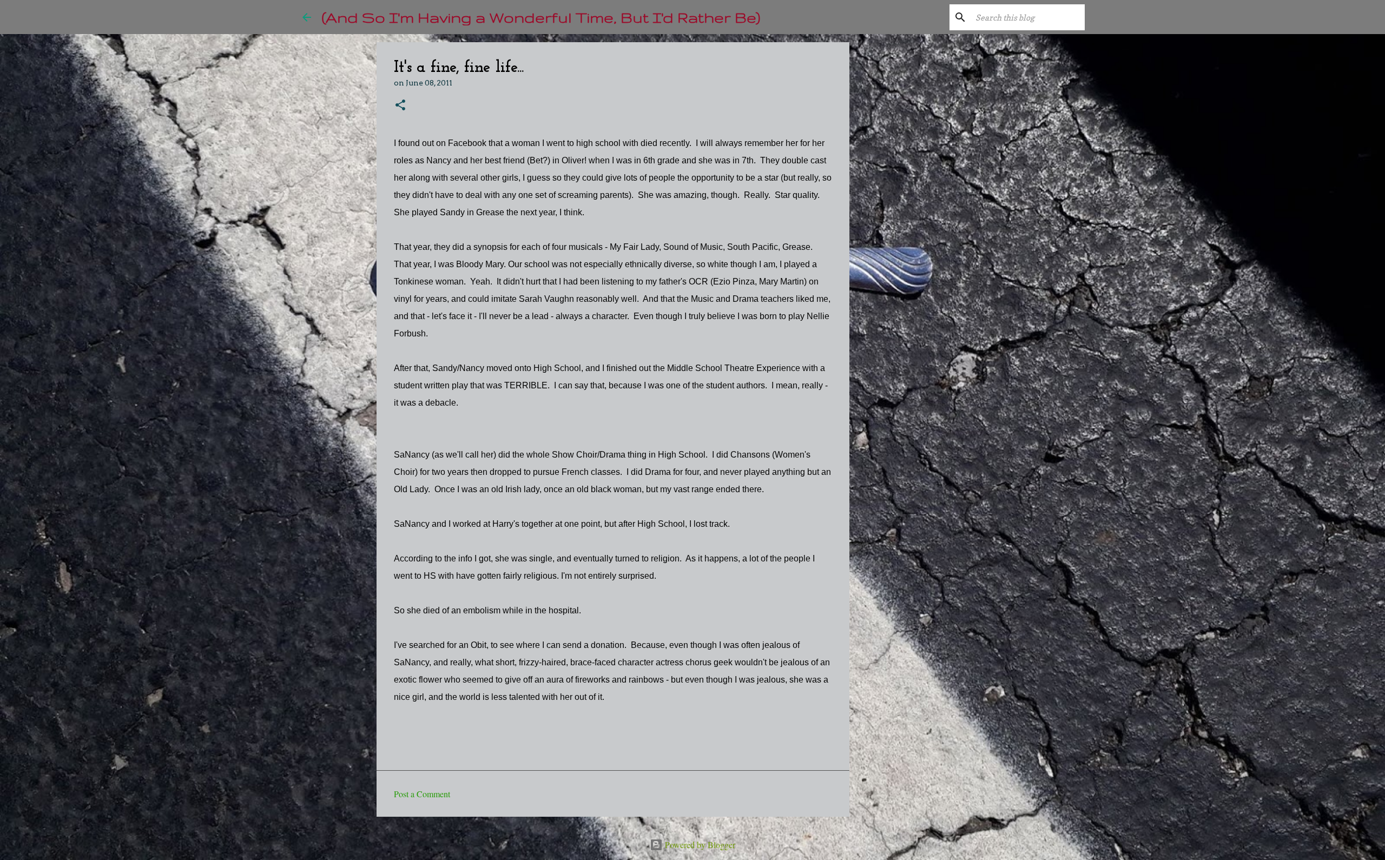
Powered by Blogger (699, 844)
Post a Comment (422, 793)
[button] (400, 105)
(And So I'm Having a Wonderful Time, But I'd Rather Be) (541, 17)
